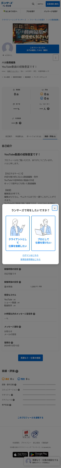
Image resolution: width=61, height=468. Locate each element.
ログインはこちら (30, 255)
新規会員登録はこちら (30, 259)
